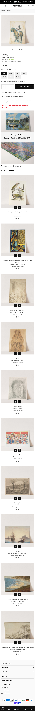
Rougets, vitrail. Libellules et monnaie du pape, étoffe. (17, 261)
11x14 (11, 77)
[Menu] (2, 6)
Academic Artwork (17, 362)
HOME (2, 709)
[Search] (6, 6)
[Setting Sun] (17, 483)
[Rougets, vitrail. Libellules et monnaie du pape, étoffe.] (17, 240)
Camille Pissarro (17, 505)
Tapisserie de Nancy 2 (17, 455)
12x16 (17, 77)
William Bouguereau (17, 360)
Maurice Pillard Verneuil (17, 264)
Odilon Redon (17, 409)
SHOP (9, 709)
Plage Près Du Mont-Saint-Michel (17, 599)
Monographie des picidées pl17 (17, 212)
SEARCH (32, 709)
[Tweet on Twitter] (19, 50)
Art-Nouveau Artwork (17, 266)
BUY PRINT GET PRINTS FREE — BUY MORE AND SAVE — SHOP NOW (17, 2)
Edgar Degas (10, 58)
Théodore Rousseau (17, 601)
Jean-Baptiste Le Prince (17, 649)
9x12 (24, 73)
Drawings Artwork (17, 411)
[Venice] (17, 531)
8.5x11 (11, 73)
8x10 (4, 73)
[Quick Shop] (15, 207)
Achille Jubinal (17, 457)
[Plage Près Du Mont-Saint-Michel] (17, 579)
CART (24, 709)
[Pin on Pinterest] (22, 50)
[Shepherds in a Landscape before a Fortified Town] (17, 627)
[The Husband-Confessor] (17, 290)
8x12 (17, 73)
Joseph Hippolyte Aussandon (17, 553)
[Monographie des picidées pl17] (17, 192)
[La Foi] (17, 338)
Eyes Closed (17, 407)
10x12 (4, 77)
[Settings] (28, 6)
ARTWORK (16, 709)
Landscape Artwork (17, 555)
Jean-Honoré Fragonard (17, 312)
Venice (17, 551)
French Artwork (17, 216)
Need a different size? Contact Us (14, 81)
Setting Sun (17, 503)
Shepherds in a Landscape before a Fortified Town (17, 647)
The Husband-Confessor (17, 310)
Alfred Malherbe (17, 214)
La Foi (17, 358)
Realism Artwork (17, 603)
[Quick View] (19, 207)
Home (3, 10)
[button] (32, 6)
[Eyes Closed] (17, 386)
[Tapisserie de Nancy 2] (17, 434)
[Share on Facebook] (17, 50)
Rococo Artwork (17, 314)
